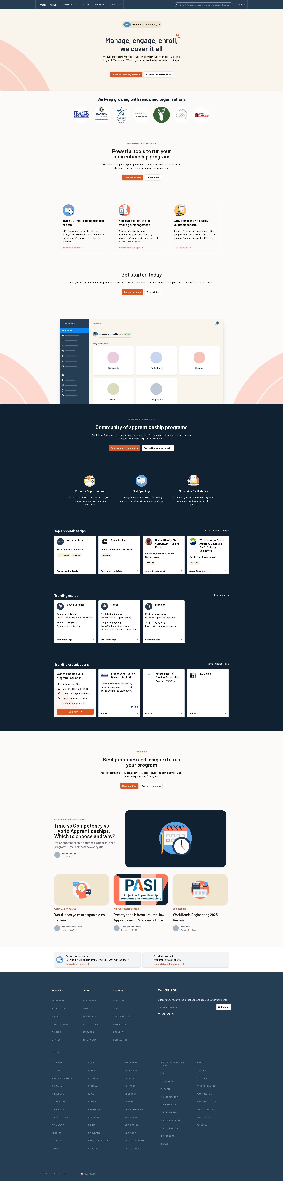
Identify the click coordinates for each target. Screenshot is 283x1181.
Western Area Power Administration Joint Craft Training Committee (211, 545)
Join (116, 1008)
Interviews (90, 1039)
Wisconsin (203, 1117)
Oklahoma (167, 1081)
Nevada (129, 1101)
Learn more (153, 177)
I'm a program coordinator (124, 448)
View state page (64, 639)
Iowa (91, 1093)
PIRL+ (55, 1016)
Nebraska (131, 1093)
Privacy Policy (122, 1024)
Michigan (160, 604)
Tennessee (167, 1136)
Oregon (165, 1089)
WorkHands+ (60, 1000)
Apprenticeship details (67, 570)
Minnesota (131, 1062)
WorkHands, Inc (76, 540)
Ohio (163, 1073)
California (59, 1101)
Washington (204, 1093)
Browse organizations (218, 663)
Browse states (221, 595)
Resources (89, 1000)
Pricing (56, 1032)
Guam (55, 1148)
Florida (57, 1133)
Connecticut (60, 1117)
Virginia (202, 1078)
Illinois (93, 1078)
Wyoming (202, 1125)
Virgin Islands (206, 1086)
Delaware (58, 1125)
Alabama (57, 1062)
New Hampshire (134, 1109)
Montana (130, 1086)
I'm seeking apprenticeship (158, 448)
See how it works (71, 247)
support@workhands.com (167, 963)
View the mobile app (129, 247)
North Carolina (135, 1140)
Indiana (93, 1086)
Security (118, 1032)
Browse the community (158, 74)
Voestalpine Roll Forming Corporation (167, 675)
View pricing (152, 292)
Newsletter (90, 1016)
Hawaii (92, 1062)
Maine (91, 1125)
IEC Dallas (205, 673)
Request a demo (132, 177)
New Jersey (132, 1117)
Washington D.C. (207, 1101)
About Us (119, 1000)
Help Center (90, 1024)
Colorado (58, 1109)
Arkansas (58, 1093)
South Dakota (169, 1128)
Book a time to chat (76, 963)
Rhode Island (169, 1112)
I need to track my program (126, 74)
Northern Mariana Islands (172, 1064)
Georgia (57, 1140)
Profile (104, 713)
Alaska (56, 1070)
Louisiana (94, 1117)
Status (56, 1039)
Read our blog (129, 785)
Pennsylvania (169, 1097)
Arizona (57, 1086)
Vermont (202, 1070)
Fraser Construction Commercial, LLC (123, 675)
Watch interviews (151, 785)
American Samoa (62, 1078)
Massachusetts (98, 1140)
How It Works (60, 1024)
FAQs (85, 1008)
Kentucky (94, 1109)
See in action (181, 247)
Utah (200, 1062)
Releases (88, 1032)
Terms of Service (124, 1016)
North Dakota (133, 1148)
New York (130, 1133)
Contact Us (120, 1039)
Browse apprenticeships (216, 530)
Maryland (94, 1133)
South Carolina (75, 604)
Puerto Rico (168, 1104)
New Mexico (132, 1125)
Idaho (91, 1070)
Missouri (130, 1078)
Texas (114, 604)
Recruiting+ (59, 1008)
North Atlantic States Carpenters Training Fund (167, 543)
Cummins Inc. (118, 540)
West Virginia (205, 1109)
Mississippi (132, 1070)
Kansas (92, 1101)
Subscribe (223, 1007)
